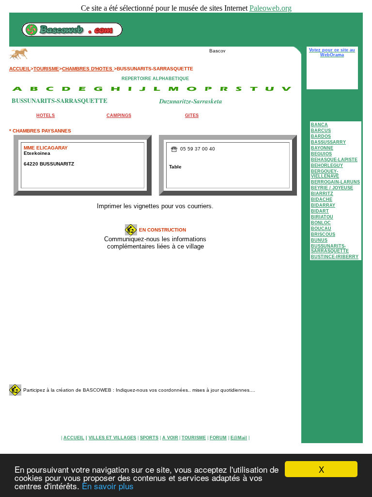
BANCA (319, 124)
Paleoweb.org (270, 8)
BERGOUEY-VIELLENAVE (325, 174)
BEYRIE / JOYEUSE (332, 187)
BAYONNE (322, 148)
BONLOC (321, 222)
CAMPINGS (119, 115)
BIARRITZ (322, 193)
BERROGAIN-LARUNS (335, 182)
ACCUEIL (20, 68)
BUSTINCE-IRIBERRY (334, 256)
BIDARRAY (323, 205)
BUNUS (319, 240)
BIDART (320, 211)
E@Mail (239, 437)
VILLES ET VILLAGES (112, 437)
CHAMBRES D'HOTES (88, 68)
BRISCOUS (323, 234)
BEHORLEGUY (327, 165)
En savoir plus (108, 486)
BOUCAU (321, 228)
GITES (192, 115)
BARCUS (321, 130)
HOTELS (45, 115)
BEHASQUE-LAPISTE (334, 159)
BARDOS (321, 136)
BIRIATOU (322, 217)
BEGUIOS (321, 153)
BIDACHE (321, 199)
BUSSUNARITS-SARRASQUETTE (330, 248)
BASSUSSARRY (328, 142)
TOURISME (46, 68)
